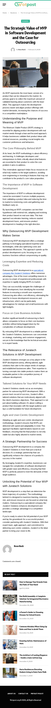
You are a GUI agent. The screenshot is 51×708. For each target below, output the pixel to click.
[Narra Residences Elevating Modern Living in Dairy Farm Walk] (10, 673)
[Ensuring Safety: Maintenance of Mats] (10, 644)
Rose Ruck (22, 50)
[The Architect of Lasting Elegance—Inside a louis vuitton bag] (10, 659)
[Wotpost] (25, 4)
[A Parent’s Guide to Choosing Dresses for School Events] (10, 616)
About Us (12, 694)
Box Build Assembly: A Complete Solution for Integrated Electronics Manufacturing (33, 599)
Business (25, 21)
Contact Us (23, 694)
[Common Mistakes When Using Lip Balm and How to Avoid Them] (10, 630)
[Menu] (4, 5)
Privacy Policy (37, 694)
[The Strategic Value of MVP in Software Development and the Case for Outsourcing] (25, 72)
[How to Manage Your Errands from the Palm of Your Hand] (10, 585)
